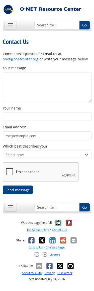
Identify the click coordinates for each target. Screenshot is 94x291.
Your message (14, 67)
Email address (15, 127)
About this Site (32, 273)
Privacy (50, 273)
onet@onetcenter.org (20, 59)
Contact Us (59, 230)
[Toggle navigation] (11, 25)
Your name (12, 108)
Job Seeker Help (38, 230)
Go (84, 25)
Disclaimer (64, 273)
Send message (18, 190)
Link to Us (36, 247)
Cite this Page (55, 247)
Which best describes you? (25, 146)
